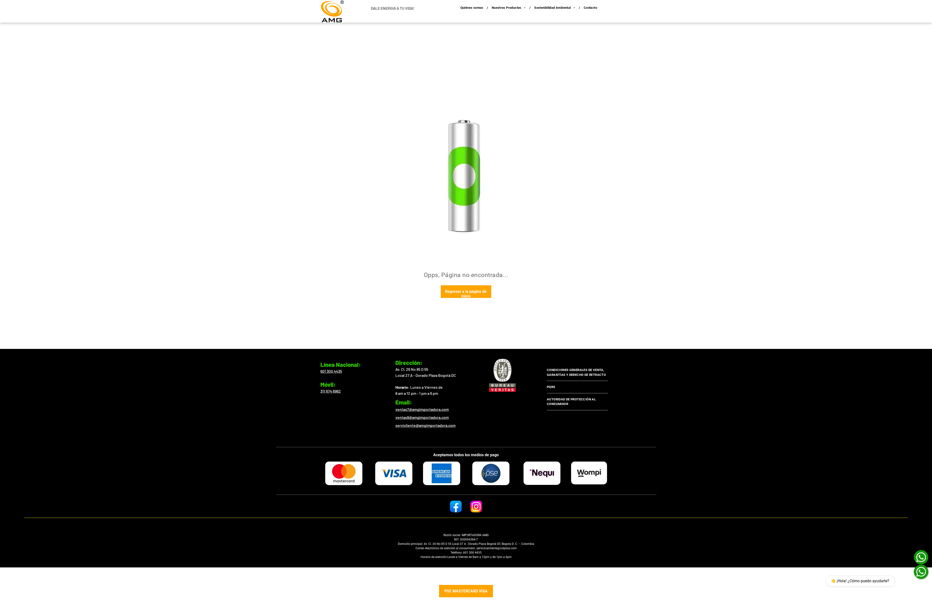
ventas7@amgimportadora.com (422, 409)
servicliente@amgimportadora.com (425, 425)
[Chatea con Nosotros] (921, 571)
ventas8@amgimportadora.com (422, 417)
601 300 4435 (331, 371)
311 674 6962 (330, 391)
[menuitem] (472, 7)
